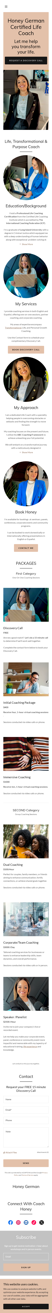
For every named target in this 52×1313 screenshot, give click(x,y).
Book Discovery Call (26, 349)
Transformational (13, 327)
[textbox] (26, 1099)
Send (26, 1163)
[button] (6, 6)
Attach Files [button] (11, 1152)
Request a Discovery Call (26, 60)
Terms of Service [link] (28, 1175)
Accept (26, 1306)
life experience (30, 1046)
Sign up (26, 1267)
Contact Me (26, 548)
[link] (26, 34)
